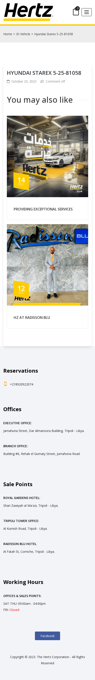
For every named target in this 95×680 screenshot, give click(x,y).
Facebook (47, 636)
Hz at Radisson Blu (32, 317)
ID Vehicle (23, 34)
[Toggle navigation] (87, 12)
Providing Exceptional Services (43, 209)
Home (7, 34)
